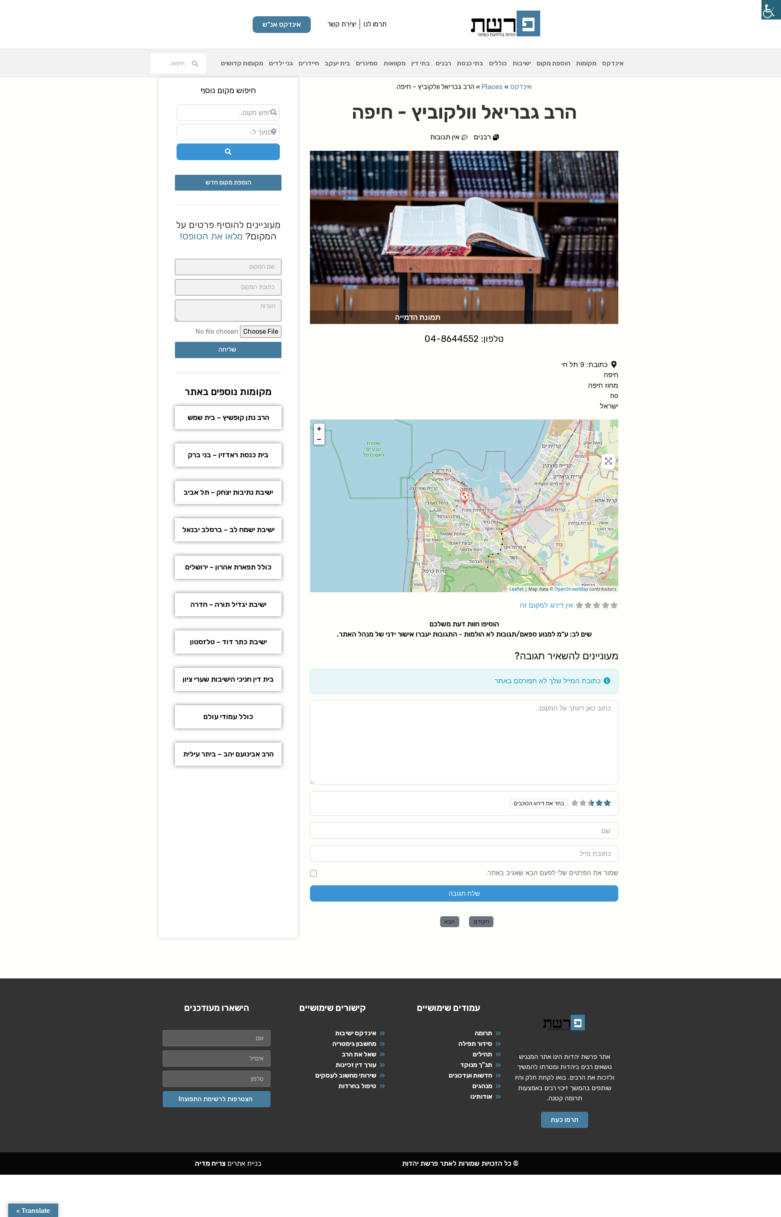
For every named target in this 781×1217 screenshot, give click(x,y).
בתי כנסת (470, 63)
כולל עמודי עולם (228, 716)
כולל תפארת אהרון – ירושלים (228, 567)
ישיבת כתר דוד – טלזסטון (228, 641)
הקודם (481, 921)
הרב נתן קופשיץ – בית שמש (228, 417)
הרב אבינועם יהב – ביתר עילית (228, 754)
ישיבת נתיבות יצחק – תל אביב (228, 492)
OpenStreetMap (571, 589)
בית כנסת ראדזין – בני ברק (228, 454)
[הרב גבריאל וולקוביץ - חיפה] (464, 497)
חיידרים (309, 63)
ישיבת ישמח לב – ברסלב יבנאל (228, 529)
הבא (449, 921)
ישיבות (522, 63)
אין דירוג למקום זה (546, 605)
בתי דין (420, 63)
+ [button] (319, 428)
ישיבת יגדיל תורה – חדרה (228, 604)
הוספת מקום (553, 63)
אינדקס (613, 63)
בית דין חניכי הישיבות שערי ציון (228, 679)
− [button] (319, 439)
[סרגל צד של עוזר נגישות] (771, 10)
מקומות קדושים (242, 63)
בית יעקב (337, 63)
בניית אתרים (228, 1163)
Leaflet (516, 589)
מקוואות (395, 63)
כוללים (498, 63)
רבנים (443, 63)
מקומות (586, 63)
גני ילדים (281, 63)
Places (492, 87)
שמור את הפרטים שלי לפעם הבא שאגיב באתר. (552, 872)
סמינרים (367, 63)
